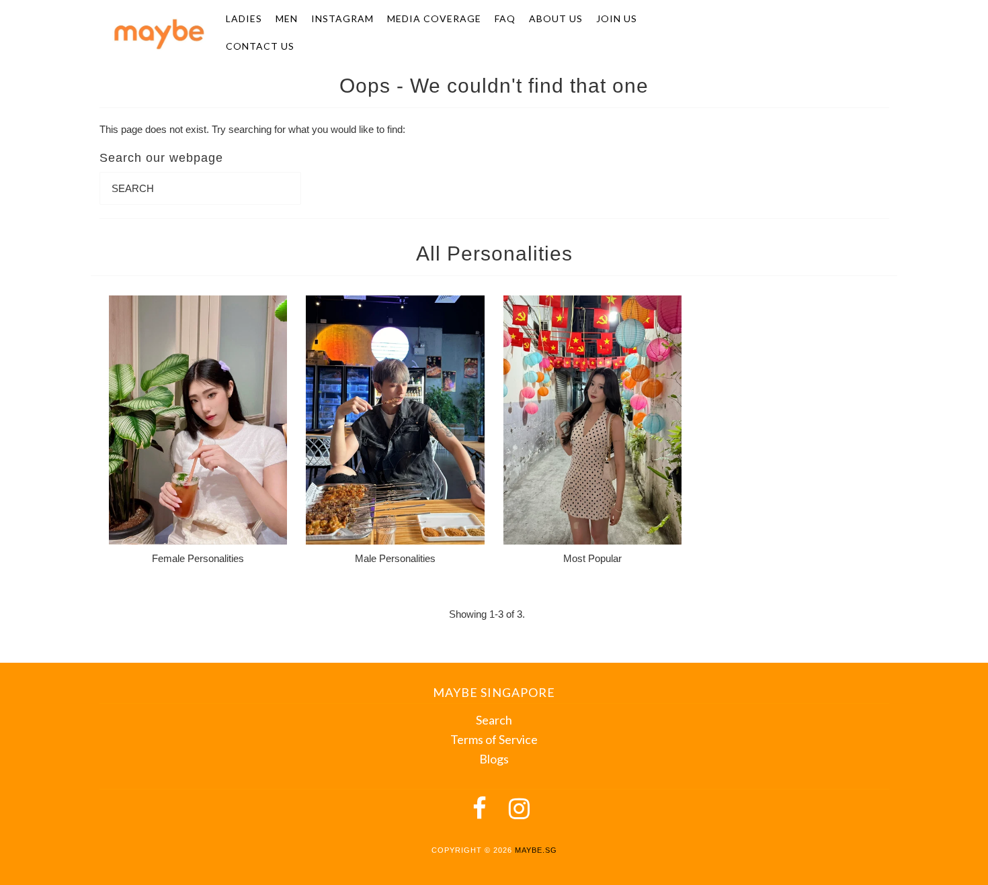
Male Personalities (395, 558)
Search (494, 719)
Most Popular (592, 558)
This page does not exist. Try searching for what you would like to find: (252, 129)
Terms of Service (494, 739)
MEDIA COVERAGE (434, 18)
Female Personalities (198, 558)
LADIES (244, 18)
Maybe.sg (536, 850)
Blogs (494, 758)
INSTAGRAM (342, 18)
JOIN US (616, 18)
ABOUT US (556, 18)
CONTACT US (260, 46)
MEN (287, 18)
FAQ (505, 18)
